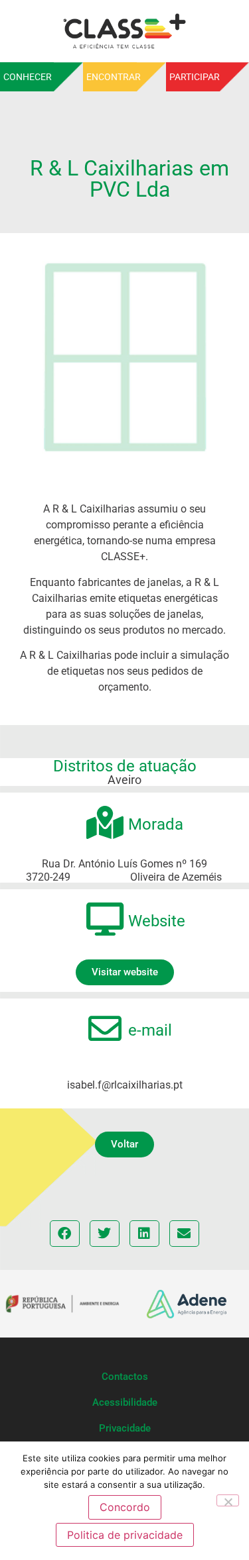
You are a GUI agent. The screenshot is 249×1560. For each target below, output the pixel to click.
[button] (124, 1144)
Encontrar (113, 77)
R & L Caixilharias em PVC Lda (129, 179)
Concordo (125, 1507)
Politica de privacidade (125, 1534)
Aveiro (124, 780)
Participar (194, 77)
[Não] (227, 1500)
